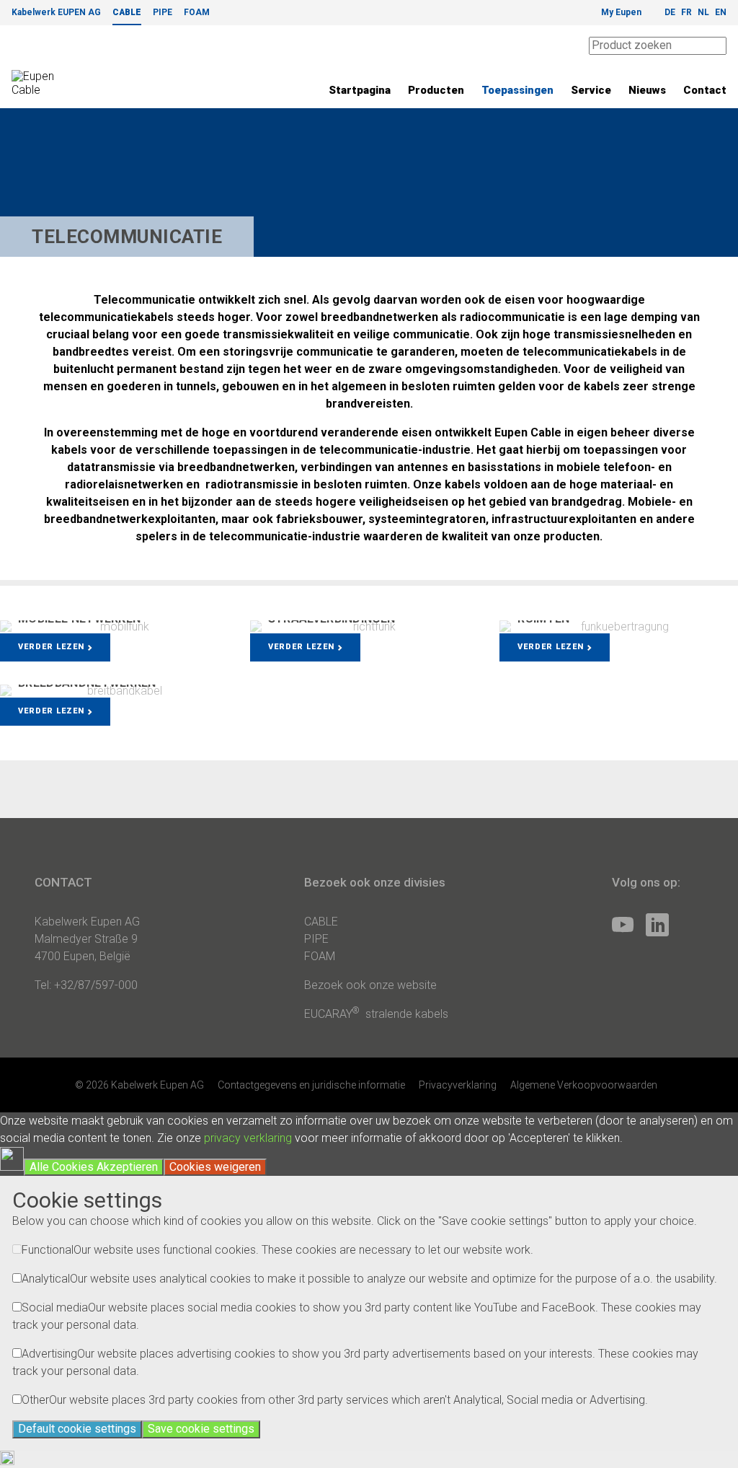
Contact (704, 90)
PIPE (162, 12)
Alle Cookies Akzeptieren (94, 1167)
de (669, 12)
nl (703, 12)
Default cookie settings (77, 1429)
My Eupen (621, 12)
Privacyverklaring (458, 1085)
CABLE (126, 12)
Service (591, 90)
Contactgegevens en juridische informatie (311, 1085)
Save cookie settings (201, 1429)
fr (686, 12)
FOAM (197, 12)
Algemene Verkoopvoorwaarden (583, 1085)
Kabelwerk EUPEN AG (56, 12)
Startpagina (360, 90)
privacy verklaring (248, 1138)
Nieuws (647, 90)
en (720, 12)
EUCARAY (332, 1014)
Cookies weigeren (215, 1167)
